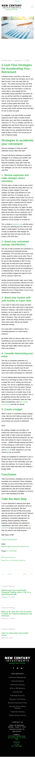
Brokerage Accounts (17, 695)
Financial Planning (9, 557)
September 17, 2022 (21, 60)
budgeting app (17, 224)
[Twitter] (17, 668)
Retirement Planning (17, 685)
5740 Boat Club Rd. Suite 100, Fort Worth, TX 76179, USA (17, 737)
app (8, 450)
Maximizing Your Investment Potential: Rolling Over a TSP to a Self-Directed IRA (16, 592)
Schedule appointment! (9, 539)
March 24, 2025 (7, 638)
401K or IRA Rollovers (17, 688)
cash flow (6, 560)
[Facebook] (13, 668)
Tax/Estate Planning (17, 712)
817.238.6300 (17, 746)
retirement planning (18, 560)
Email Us (17, 742)
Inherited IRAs (17, 692)
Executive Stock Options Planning (17, 707)
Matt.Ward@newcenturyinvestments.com (15, 546)
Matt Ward (7, 60)
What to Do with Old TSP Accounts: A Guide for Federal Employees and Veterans (16, 614)
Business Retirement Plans (17, 703)
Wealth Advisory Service (17, 715)
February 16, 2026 (8, 597)
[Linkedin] (21, 668)
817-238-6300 (12, 551)
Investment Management (17, 677)
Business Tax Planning (17, 699)
